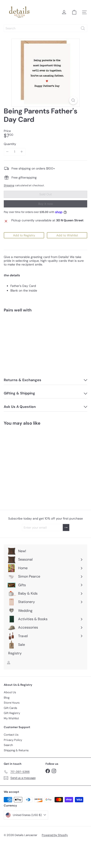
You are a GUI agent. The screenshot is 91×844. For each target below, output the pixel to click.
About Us (10, 692)
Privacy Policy (13, 740)
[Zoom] (73, 100)
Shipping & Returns (16, 750)
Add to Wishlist (67, 235)
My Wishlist (11, 718)
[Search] (82, 28)
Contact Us (11, 735)
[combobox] (45, 28)
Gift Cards (10, 708)
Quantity (10, 144)
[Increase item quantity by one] (21, 151)
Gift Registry (12, 713)
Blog (6, 697)
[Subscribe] (66, 527)
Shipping (9, 185)
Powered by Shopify (55, 835)
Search (8, 745)
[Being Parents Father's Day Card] (45, 331)
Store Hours (12, 703)
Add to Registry (24, 235)
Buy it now (45, 204)
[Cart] (74, 12)
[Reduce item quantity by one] (7, 151)
